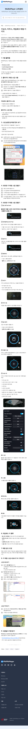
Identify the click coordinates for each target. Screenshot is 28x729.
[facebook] (2, 665)
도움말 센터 (3, 707)
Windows (3, 675)
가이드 (2, 691)
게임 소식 (3, 688)
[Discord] (5, 665)
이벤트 (2, 694)
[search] (3, 17)
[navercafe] (15, 665)
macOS (3, 681)
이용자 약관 (17, 707)
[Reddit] (11, 665)
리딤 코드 (3, 697)
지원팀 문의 (3, 704)
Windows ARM (4, 678)
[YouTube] (8, 665)
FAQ (2, 25)
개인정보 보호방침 (19, 704)
